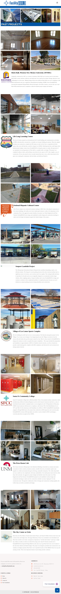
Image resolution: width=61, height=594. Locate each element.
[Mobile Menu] (57, 2)
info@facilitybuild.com (8, 566)
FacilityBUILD (35, 592)
